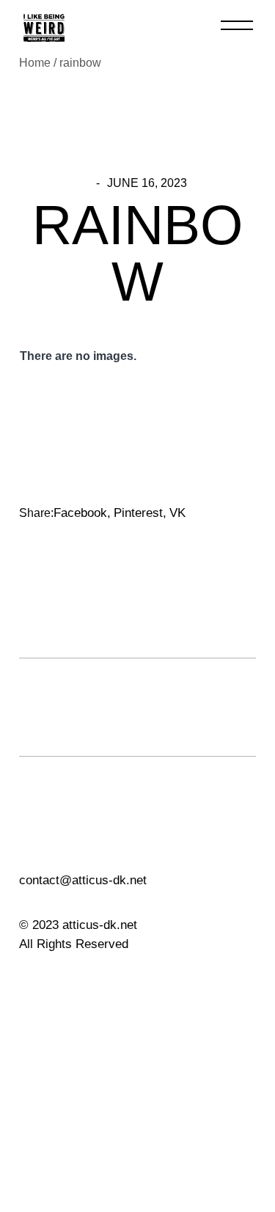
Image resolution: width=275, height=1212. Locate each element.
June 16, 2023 (147, 183)
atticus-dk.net (98, 925)
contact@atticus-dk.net (83, 880)
